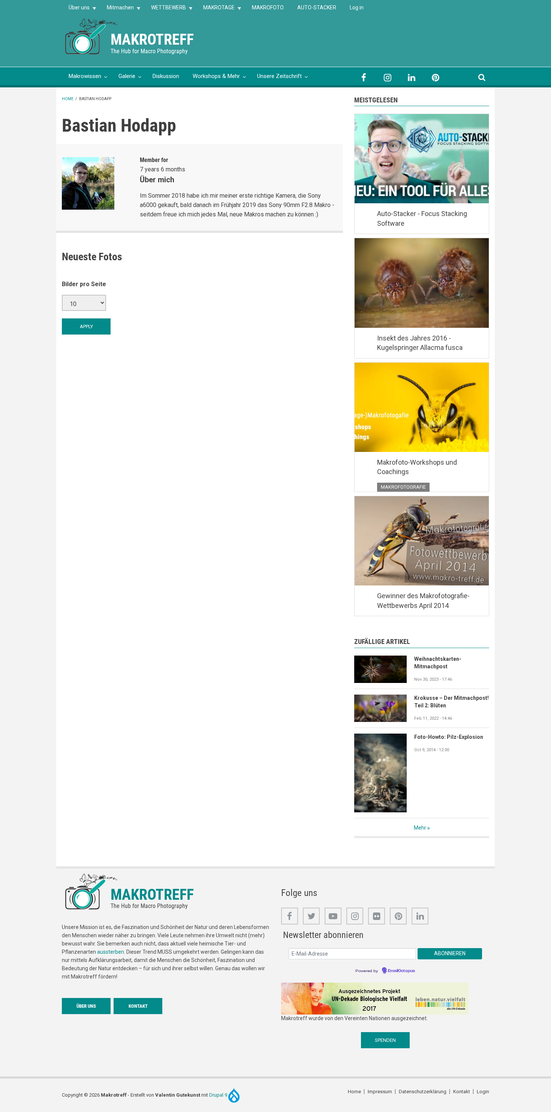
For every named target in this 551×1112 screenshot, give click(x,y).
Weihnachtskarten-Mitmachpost (437, 662)
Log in (357, 8)
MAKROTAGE (215, 10)
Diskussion (166, 76)
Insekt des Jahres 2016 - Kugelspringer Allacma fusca (420, 343)
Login (483, 1091)
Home (67, 99)
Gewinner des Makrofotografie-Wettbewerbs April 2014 (423, 600)
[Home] (92, 35)
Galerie (126, 76)
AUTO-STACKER (316, 8)
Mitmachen (117, 10)
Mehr (420, 828)
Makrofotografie (403, 487)
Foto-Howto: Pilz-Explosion (448, 737)
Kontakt (138, 1006)
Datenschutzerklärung (422, 1091)
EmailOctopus (401, 971)
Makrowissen (85, 76)
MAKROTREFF (152, 39)
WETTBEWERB (165, 10)
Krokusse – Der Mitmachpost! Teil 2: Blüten (451, 701)
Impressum (380, 1091)
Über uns (76, 10)
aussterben (110, 952)
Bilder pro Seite (84, 284)
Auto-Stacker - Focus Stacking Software (422, 218)
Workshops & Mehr (216, 76)
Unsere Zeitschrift (279, 76)
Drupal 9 (218, 1095)
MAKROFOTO (268, 8)
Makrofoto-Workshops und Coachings (417, 467)
